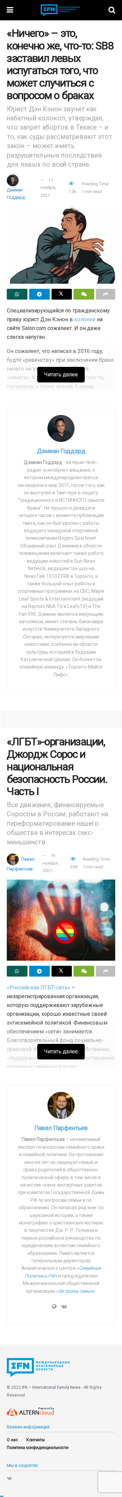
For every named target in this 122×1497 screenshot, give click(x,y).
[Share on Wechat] (84, 294)
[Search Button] (111, 10)
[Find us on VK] (9, 1478)
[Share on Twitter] (62, 294)
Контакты (35, 1439)
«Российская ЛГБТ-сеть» (38, 987)
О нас (12, 1439)
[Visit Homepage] (61, 10)
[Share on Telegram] (39, 294)
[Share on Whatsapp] (17, 294)
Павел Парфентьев (61, 1127)
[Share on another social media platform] (105, 294)
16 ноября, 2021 (51, 863)
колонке (85, 319)
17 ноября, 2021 (48, 188)
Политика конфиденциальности (37, 1447)
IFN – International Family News (51, 1387)
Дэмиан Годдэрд (61, 450)
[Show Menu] (10, 10)
